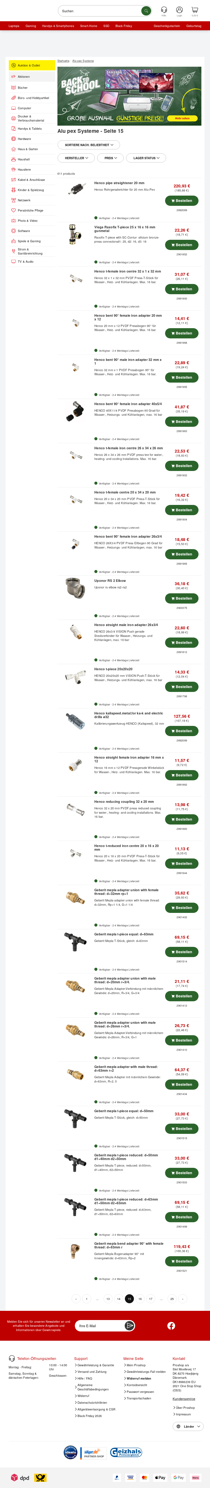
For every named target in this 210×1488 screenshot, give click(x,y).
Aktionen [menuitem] (24, 76)
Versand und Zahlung (92, 1372)
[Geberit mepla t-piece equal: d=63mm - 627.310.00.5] (75, 942)
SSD (106, 26)
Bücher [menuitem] (22, 88)
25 (172, 1299)
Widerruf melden (139, 1378)
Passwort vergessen (140, 1392)
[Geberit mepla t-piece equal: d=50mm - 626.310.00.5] (75, 1118)
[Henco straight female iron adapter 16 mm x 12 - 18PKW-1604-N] (75, 765)
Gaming (31, 26)
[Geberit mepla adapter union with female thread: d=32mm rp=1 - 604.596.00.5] (75, 897)
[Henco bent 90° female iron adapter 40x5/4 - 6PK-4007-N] (75, 411)
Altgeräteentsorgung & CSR (96, 1409)
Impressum (183, 1414)
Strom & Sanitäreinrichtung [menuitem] (30, 251)
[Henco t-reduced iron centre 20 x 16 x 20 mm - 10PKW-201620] (75, 853)
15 (129, 1299)
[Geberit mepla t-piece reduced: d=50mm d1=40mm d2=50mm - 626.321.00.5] (75, 1163)
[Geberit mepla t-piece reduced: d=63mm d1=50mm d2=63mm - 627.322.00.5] (75, 1207)
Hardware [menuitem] (24, 139)
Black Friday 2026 (90, 1416)
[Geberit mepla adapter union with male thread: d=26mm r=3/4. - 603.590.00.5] (75, 1030)
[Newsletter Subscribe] (129, 1325)
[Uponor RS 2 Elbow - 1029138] (75, 588)
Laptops (14, 26)
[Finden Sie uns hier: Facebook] (171, 1326)
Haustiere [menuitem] (24, 169)
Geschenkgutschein (167, 26)
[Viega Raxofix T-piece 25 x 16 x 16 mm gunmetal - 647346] (75, 235)
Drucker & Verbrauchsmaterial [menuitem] (31, 118)
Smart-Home (88, 26)
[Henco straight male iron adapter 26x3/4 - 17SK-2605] (75, 632)
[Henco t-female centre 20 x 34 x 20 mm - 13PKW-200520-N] (75, 500)
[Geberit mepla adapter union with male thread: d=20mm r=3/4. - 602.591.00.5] (75, 986)
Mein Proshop (136, 1365)
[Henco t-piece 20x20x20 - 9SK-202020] (75, 676)
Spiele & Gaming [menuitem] (29, 241)
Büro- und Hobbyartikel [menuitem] (33, 98)
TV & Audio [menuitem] (25, 261)
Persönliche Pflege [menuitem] (30, 210)
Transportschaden (139, 1398)
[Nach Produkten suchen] (146, 11)
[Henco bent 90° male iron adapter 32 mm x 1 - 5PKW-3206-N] (75, 367)
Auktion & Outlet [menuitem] (29, 65)
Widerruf (83, 1396)
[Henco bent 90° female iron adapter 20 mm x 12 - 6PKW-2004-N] (75, 323)
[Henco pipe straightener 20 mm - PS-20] (75, 190)
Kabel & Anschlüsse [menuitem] (31, 180)
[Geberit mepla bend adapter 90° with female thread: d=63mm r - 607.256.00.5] (75, 1251)
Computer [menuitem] (24, 108)
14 (118, 1299)
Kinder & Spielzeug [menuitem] (31, 190)
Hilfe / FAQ (85, 1378)
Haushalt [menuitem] (24, 159)
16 (140, 1299)
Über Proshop (185, 1408)
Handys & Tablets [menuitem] (30, 128)
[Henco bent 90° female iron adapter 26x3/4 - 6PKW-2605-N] (75, 544)
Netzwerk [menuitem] (24, 200)
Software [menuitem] (24, 231)
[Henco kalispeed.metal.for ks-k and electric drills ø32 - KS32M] (75, 721)
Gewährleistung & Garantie (96, 1365)
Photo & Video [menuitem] (28, 221)
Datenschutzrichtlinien (92, 1402)
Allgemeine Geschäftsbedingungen (93, 1387)
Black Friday (123, 26)
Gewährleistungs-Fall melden (146, 1372)
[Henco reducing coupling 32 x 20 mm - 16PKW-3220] (75, 809)
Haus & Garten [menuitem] (28, 149)
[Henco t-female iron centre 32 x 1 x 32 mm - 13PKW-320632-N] (75, 279)
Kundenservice (184, 1398)
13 (108, 1299)
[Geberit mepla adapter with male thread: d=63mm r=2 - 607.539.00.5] (75, 1074)
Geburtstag (193, 26)
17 (150, 1299)
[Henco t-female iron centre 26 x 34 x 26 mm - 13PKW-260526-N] (75, 455)
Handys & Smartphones (58, 26)
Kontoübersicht (137, 1385)
